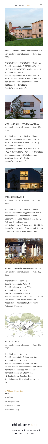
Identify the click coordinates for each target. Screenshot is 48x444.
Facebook (19, 433)
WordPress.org (12, 409)
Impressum (32, 430)
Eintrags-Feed (12, 401)
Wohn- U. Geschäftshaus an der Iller (23, 268)
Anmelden (9, 397)
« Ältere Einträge (14, 391)
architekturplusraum (19, 54)
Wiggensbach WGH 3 (14, 197)
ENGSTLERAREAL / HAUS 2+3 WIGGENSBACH (23, 50)
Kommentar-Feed (12, 405)
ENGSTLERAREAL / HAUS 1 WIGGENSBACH (22, 124)
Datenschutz (15, 430)
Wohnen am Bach (13, 341)
